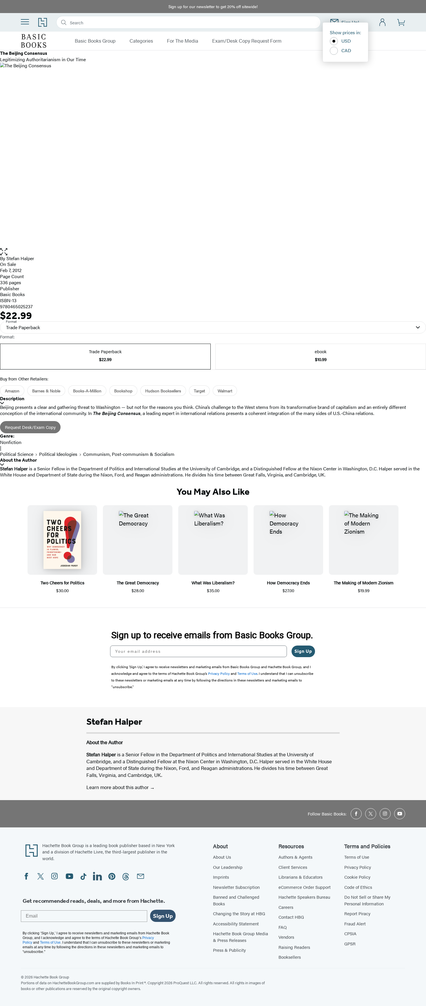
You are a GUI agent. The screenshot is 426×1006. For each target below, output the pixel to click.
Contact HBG (291, 917)
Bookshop (123, 391)
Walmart (225, 391)
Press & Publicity (229, 950)
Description (12, 398)
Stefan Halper (20, 258)
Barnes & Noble (46, 391)
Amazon (12, 391)
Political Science (16, 454)
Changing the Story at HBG (239, 913)
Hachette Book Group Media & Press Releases (240, 936)
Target (199, 391)
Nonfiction (10, 442)
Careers (285, 907)
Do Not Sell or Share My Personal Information (367, 900)
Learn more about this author (118, 787)
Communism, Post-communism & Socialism (128, 454)
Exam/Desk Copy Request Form (246, 41)
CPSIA (350, 933)
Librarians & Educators (300, 877)
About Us (222, 857)
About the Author (18, 460)
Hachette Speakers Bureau (304, 897)
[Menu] (25, 21)
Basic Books (12, 294)
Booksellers (289, 957)
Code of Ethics (358, 887)
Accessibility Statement (236, 923)
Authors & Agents (295, 857)
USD (346, 40)
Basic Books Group (95, 41)
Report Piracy (357, 913)
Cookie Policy (357, 877)
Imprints (221, 877)
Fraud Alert (355, 923)
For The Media (182, 41)
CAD (346, 50)
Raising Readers (294, 947)
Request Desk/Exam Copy (30, 427)
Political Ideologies (58, 454)
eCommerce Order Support (304, 887)
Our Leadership (228, 867)
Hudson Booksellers (163, 391)
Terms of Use (356, 857)
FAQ (282, 927)
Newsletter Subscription (236, 887)
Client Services (292, 867)
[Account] (383, 22)
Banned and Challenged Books (236, 900)
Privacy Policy (357, 867)
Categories (141, 41)
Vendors (286, 937)
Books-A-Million (87, 391)
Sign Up (303, 651)
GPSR (350, 943)
